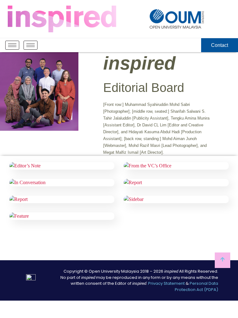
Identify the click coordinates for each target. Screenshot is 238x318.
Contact (219, 45)
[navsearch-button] (195, 45)
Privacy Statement (166, 283)
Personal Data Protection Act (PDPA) (196, 286)
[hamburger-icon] (12, 45)
